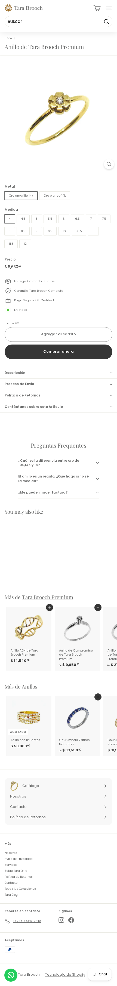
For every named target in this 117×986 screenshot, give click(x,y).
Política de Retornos (22, 395)
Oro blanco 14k (55, 195)
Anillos (29, 686)
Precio (10, 259)
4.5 (23, 218)
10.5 (79, 231)
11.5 (11, 243)
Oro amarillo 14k (21, 195)
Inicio (8, 38)
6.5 (77, 218)
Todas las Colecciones (20, 889)
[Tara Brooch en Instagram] (61, 920)
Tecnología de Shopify (65, 974)
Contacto (11, 883)
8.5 (23, 231)
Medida (11, 209)
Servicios (11, 865)
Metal (10, 186)
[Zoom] (109, 164)
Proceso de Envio (19, 384)
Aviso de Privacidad (19, 859)
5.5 (50, 218)
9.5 (50, 231)
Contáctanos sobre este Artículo (34, 406)
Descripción (15, 372)
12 (25, 243)
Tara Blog (11, 895)
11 (93, 231)
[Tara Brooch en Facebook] (71, 920)
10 (64, 231)
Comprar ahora (58, 351)
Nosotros (11, 853)
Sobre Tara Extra (16, 871)
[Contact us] (10, 975)
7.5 (104, 218)
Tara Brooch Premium (47, 597)
